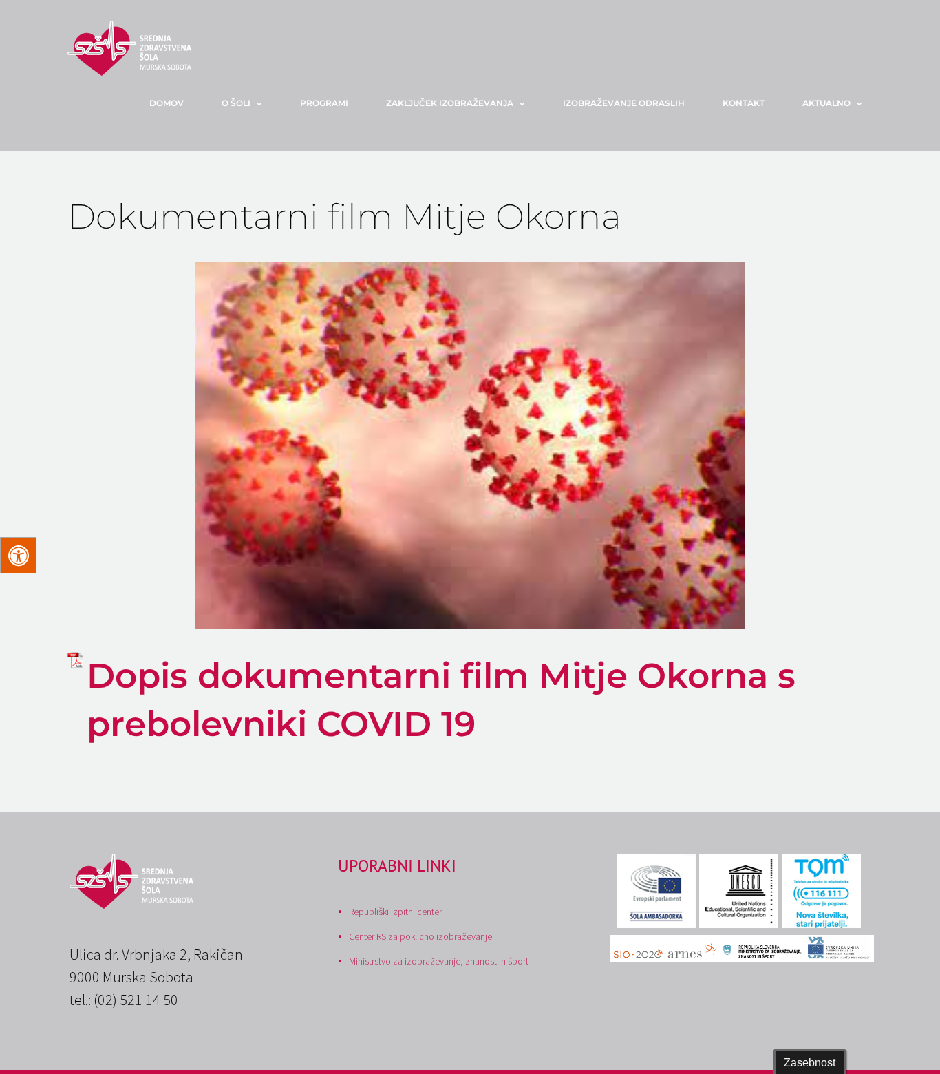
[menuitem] (175, 103)
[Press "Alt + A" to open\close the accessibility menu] (18, 555)
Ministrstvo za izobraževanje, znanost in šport (438, 961)
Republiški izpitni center (395, 911)
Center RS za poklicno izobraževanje (420, 936)
